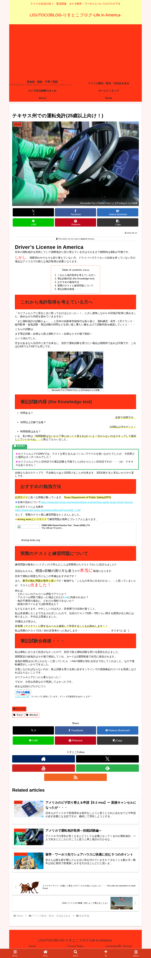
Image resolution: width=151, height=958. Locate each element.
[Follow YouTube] (43, 768)
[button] (117, 222)
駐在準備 (20, 709)
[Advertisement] (75, 52)
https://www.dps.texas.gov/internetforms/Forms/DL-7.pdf (47, 510)
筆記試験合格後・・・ (69, 289)
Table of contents (72, 269)
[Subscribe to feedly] (107, 768)
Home (32, 946)
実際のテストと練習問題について (75, 285)
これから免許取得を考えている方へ (76, 275)
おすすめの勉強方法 (68, 282)
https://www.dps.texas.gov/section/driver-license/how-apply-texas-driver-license (87, 502)
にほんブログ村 (22, 696)
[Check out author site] (43, 759)
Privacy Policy (75, 946)
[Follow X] (107, 759)
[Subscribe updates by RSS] (75, 777)
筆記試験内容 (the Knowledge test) (75, 278)
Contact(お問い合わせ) (119, 946)
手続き (19, 715)
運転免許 (33, 715)
